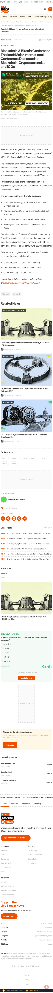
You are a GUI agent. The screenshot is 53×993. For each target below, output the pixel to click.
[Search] (45, 9)
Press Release (6, 40)
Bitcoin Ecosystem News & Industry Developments (18, 25)
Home (3, 22)
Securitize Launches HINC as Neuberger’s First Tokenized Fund (28, 559)
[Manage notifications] (46, 987)
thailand (3, 577)
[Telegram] (19, 518)
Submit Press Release (8, 890)
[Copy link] (24, 518)
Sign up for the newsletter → (16, 838)
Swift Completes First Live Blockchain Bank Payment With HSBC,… (29, 533)
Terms (26, 975)
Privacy (26, 980)
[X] (3, 518)
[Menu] (50, 9)
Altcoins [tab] (14, 804)
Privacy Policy (32, 851)
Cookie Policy (32, 859)
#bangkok (5, 294)
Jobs (2, 872)
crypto (4, 464)
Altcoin (22, 17)
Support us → (9, 916)
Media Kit (4, 882)
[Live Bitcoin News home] (5, 9)
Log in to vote (26, 678)
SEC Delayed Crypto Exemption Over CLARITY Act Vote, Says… (28, 544)
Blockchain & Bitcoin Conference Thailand (21, 283)
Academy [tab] (26, 804)
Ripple (14, 464)
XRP (29, 17)
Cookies (26, 984)
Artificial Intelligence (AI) (34, 797)
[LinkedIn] (14, 518)
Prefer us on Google (9, 508)
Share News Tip (6, 863)
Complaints (32, 863)
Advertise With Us (7, 886)
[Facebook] (8, 518)
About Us (4, 851)
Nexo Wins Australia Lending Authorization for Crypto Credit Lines (29, 554)
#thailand (16, 294)
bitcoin (4, 458)
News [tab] (5, 804)
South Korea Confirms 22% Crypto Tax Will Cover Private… (27, 539)
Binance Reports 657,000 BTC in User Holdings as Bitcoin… (27, 549)
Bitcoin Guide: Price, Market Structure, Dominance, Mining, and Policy (29, 22)
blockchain (15, 458)
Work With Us (6, 867)
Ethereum (13, 17)
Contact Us (5, 859)
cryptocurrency (29, 458)
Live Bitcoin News (16, 499)
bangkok (4, 573)
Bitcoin (4, 17)
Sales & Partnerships (8, 895)
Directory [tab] (37, 804)
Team (2, 855)
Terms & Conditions (35, 855)
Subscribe (10, 745)
